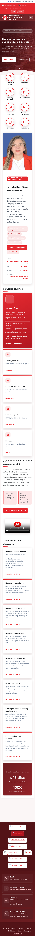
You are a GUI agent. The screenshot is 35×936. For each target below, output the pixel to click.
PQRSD (21, 11)
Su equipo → (13, 252)
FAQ (13, 11)
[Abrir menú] (31, 17)
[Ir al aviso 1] (15, 68)
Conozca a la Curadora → (17, 247)
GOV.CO (8, 1)
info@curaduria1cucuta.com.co (20, 890)
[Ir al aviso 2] (17, 68)
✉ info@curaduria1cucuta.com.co (11, 8)
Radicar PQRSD (9, 59)
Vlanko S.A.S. (17, 933)
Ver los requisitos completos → (15, 510)
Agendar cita (23, 59)
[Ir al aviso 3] (19, 68)
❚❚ (32, 72)
